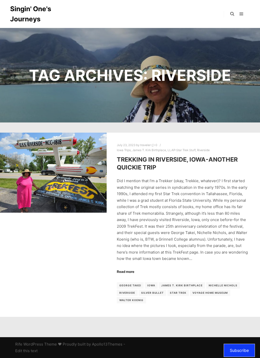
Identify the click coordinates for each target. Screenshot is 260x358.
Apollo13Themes (107, 344)
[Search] (232, 14)
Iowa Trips (124, 150)
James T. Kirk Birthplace (149, 150)
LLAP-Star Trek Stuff (182, 150)
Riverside (203, 150)
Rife (18, 344)
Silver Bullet (152, 292)
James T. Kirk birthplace (182, 285)
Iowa (151, 285)
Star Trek (178, 292)
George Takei (130, 285)
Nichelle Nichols (223, 285)
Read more (125, 272)
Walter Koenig (131, 300)
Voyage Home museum (210, 292)
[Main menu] (241, 14)
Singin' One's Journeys (30, 14)
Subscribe (239, 350)
